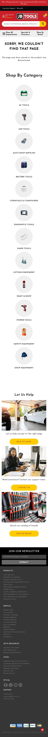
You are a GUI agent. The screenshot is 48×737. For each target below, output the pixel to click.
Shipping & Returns (10, 615)
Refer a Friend (9, 629)
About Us (6, 634)
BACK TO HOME (24, 442)
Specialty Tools (9, 599)
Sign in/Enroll (9, 15)
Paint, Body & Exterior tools (14, 587)
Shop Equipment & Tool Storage (16, 594)
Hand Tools (8, 584)
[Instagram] (20, 685)
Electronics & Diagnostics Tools (16, 582)
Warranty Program (10, 668)
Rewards (20, 8)
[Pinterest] (15, 685)
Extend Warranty (10, 617)
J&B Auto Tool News (11, 647)
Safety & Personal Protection (15, 592)
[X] (10, 685)
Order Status (8, 610)
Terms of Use (8, 671)
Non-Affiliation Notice (12, 666)
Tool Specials (8, 575)
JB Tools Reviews (10, 622)
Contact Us (7, 637)
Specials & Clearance (25, 33)
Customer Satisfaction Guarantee (16, 663)
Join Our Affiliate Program (14, 632)
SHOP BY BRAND (24, 534)
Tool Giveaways (9, 624)
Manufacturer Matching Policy (15, 661)
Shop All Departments (11, 33)
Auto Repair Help (10, 650)
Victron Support (9, 620)
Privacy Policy (9, 673)
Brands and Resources (12, 652)
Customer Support (8, 8)
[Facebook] (5, 685)
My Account (8, 612)
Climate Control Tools (12, 579)
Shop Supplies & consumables (14, 596)
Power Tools (8, 589)
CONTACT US (24, 488)
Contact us (7, 694)
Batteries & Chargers (11, 577)
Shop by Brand (40, 33)
